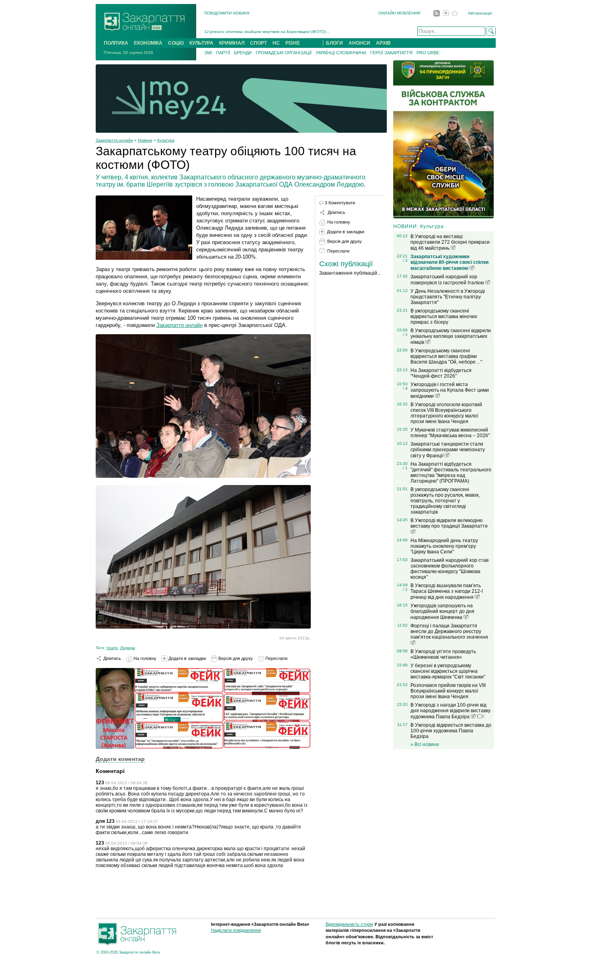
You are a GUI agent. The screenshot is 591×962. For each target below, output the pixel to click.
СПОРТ (258, 43)
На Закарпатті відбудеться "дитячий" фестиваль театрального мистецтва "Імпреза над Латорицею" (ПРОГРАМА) (450, 472)
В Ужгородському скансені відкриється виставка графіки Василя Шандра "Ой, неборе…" (446, 356)
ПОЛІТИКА (116, 43)
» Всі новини (424, 744)
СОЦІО (176, 43)
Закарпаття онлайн (114, 140)
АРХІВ (383, 43)
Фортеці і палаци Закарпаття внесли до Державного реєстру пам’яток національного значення (449, 631)
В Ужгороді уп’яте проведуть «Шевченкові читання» (443, 654)
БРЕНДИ (243, 52)
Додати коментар (120, 759)
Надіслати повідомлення (236, 930)
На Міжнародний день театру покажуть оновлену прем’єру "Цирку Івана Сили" (444, 546)
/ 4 (405, 388)
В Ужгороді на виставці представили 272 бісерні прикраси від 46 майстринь (450, 242)
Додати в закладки (186, 658)
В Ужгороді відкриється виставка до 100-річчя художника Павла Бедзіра (450, 730)
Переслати (275, 658)
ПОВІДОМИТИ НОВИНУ (227, 13)
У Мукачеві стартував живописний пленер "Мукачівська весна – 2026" (450, 432)
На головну (144, 658)
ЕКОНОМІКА (148, 43)
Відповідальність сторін (349, 924)
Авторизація (480, 13)
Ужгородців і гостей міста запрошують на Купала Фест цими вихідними (449, 390)
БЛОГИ (334, 43)
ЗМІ (208, 52)
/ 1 (405, 334)
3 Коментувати (340, 202)
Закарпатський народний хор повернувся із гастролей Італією (447, 280)
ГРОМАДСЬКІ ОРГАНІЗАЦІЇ (284, 52)
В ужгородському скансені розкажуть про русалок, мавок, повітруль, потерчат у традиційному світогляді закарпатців (445, 501)
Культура (165, 140)
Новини (145, 140)
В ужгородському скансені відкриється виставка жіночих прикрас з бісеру (443, 316)
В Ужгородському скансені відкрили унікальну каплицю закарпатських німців (450, 336)
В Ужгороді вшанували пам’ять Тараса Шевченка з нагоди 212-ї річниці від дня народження (446, 591)
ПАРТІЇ (223, 52)
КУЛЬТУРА (201, 43)
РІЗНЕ (292, 43)
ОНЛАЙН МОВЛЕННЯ (399, 13)
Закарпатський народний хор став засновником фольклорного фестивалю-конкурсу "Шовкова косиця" (449, 568)
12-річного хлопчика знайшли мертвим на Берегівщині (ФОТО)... (266, 31)
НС (276, 43)
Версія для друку (235, 658)
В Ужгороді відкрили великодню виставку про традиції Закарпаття (449, 523)
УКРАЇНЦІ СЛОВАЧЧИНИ (341, 52)
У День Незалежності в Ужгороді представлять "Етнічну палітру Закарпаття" (447, 296)
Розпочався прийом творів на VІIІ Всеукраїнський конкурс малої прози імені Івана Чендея (448, 690)
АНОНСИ (359, 43)
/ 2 (405, 260)
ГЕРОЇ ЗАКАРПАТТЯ (391, 52)
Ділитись (111, 658)
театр (112, 647)
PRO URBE (428, 52)
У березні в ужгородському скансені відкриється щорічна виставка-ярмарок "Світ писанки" (447, 671)
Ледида (127, 647)
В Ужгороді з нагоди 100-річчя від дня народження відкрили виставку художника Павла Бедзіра (450, 710)
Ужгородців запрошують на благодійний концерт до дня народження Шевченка (442, 611)
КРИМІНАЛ (231, 43)
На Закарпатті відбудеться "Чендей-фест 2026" (441, 373)
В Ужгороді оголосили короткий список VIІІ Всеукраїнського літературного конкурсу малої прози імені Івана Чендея (446, 413)
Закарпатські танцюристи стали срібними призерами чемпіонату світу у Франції (447, 449)
